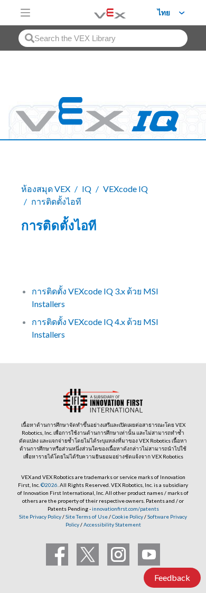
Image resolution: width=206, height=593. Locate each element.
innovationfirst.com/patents (125, 508)
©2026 (49, 485)
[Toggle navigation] (25, 12)
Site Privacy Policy (40, 516)
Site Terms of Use (86, 516)
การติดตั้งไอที (56, 201)
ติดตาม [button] (40, 261)
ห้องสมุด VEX (45, 189)
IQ (86, 189)
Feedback (172, 577)
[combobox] (103, 38)
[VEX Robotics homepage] (96, 12)
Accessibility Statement (112, 524)
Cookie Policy (127, 516)
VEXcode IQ (125, 189)
